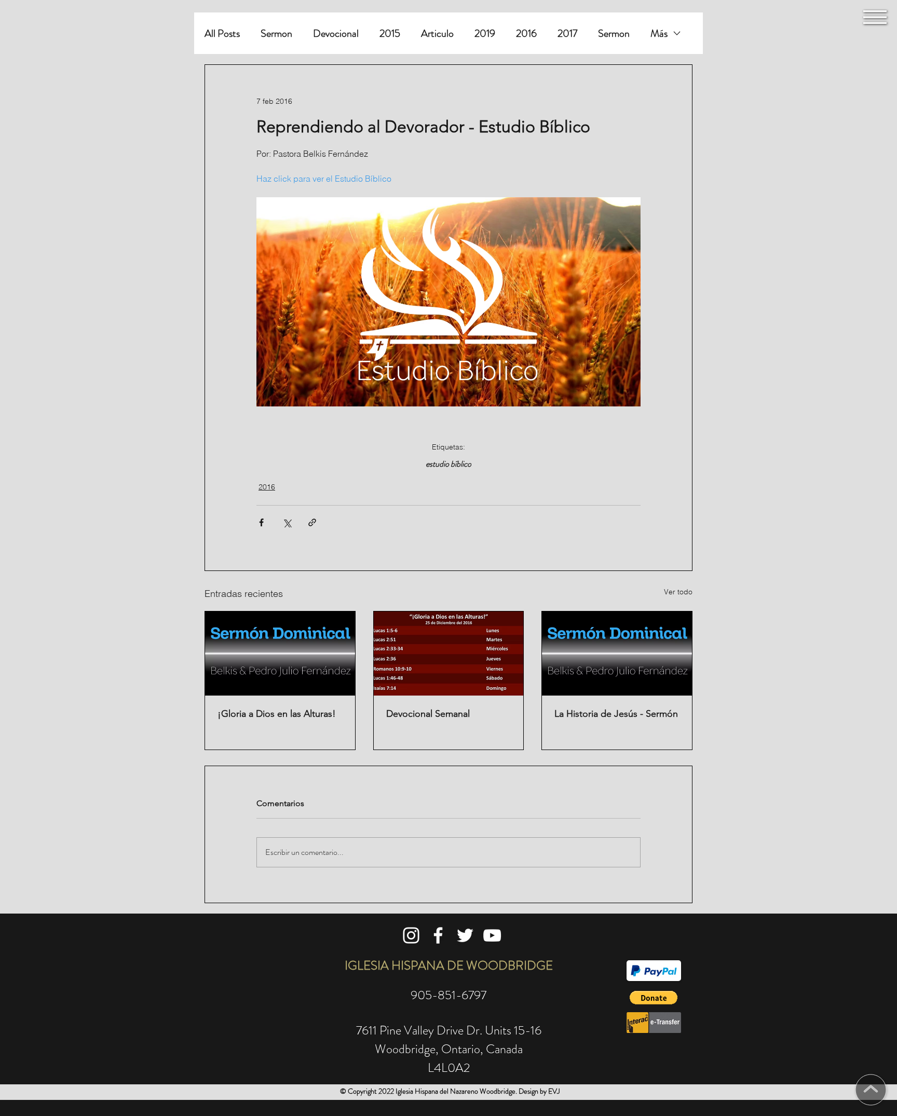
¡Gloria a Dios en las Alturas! (277, 713)
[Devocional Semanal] (449, 653)
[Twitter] (465, 935)
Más (659, 33)
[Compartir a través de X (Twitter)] (287, 522)
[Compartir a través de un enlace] (312, 522)
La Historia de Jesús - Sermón (616, 713)
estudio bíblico (448, 464)
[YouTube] (492, 935)
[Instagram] (411, 935)
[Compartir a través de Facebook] (261, 522)
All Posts (222, 33)
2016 (526, 33)
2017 (567, 33)
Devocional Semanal (428, 713)
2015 (389, 33)
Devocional (336, 33)
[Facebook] (438, 935)
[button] (875, 17)
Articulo (437, 33)
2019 (484, 33)
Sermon (276, 33)
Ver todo (678, 591)
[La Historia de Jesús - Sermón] (617, 653)
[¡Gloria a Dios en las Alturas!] (280, 653)
